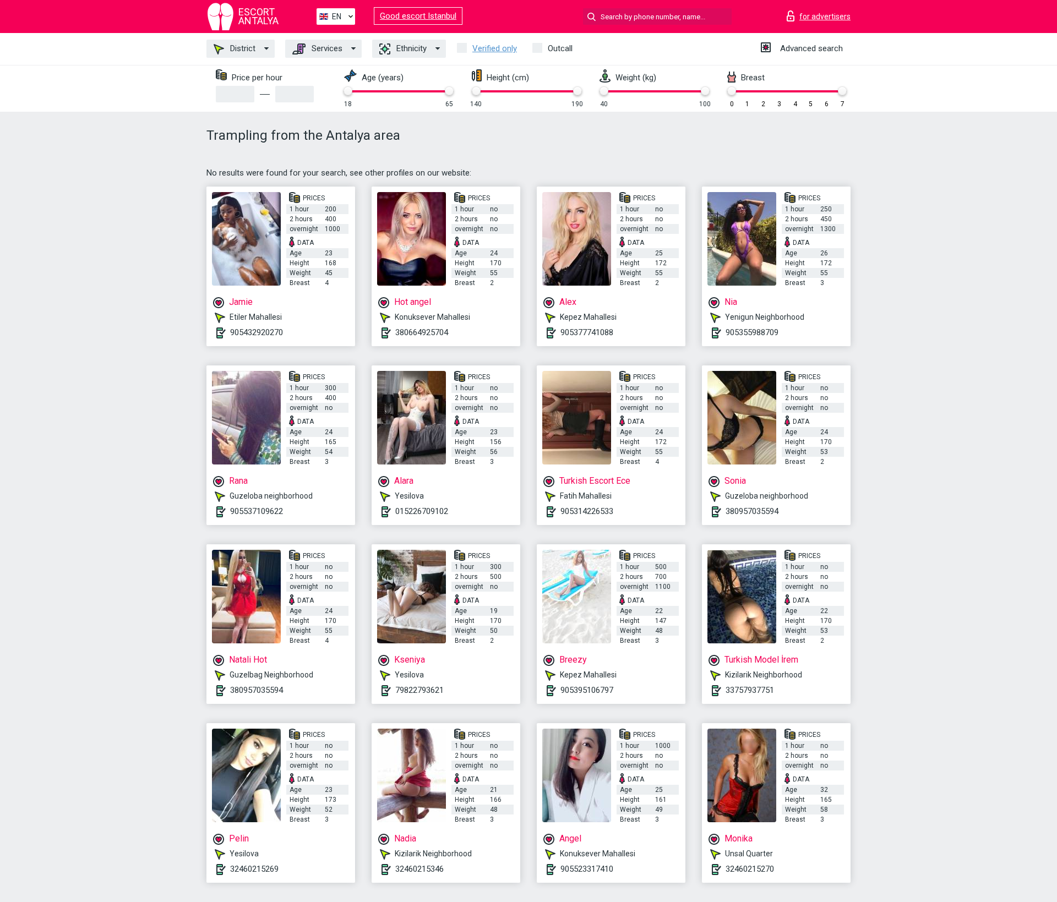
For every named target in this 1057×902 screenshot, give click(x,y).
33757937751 (750, 690)
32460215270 (750, 869)
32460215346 (419, 869)
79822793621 (419, 690)
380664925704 (421, 332)
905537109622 (256, 511)
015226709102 (421, 511)
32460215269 (254, 869)
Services (325, 48)
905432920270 (256, 332)
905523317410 (586, 869)
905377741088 (586, 332)
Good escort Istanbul (418, 16)
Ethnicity (410, 48)
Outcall (560, 48)
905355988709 (752, 332)
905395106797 (586, 690)
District (241, 48)
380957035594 (752, 511)
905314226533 (586, 511)
